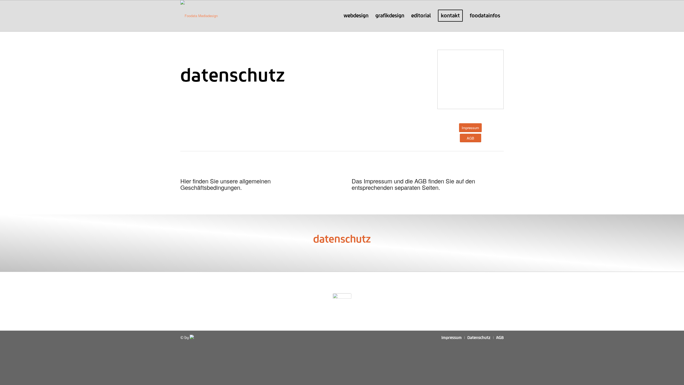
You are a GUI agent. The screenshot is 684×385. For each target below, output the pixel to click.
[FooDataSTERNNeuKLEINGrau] (342, 301)
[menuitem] (356, 15)
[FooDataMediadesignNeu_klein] (199, 15)
